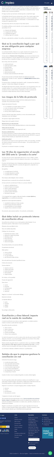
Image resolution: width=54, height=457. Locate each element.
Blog (15, 431)
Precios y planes (18, 425)
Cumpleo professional (19, 433)
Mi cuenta (47, 3)
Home (16, 417)
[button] (52, 3)
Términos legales (24, 453)
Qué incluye (17, 421)
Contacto (16, 437)
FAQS (15, 429)
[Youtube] (3, 418)
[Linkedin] (5, 418)
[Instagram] (1, 418)
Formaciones (17, 423)
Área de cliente (18, 435)
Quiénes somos (18, 419)
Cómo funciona (18, 427)
